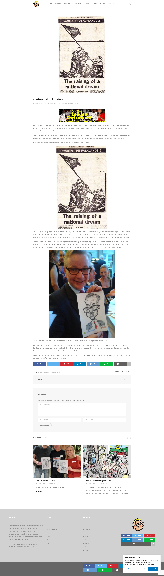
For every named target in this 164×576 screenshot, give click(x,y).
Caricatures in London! (45, 481)
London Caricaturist (102, 128)
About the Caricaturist (67, 103)
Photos (86, 536)
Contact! (49, 543)
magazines (45, 372)
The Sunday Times (82, 143)
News (48, 536)
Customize (131, 569)
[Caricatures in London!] (57, 461)
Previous (40, 379)
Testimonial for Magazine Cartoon (100, 481)
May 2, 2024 (52, 483)
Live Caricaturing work (61, 242)
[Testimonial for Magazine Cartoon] (107, 461)
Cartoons (87, 526)
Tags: (35, 372)
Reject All (142, 569)
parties (58, 372)
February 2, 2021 (104, 483)
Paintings (87, 550)
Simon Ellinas (39, 103)
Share (117, 372)
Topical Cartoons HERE (121, 237)
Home (48, 526)
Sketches (87, 543)
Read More (39, 491)
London (39, 372)
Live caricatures (88, 540)
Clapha (47, 125)
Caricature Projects (51, 540)
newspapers (52, 372)
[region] (142, 564)
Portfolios (49, 533)
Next (125, 379)
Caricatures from (89, 533)
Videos (86, 547)
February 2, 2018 (51, 103)
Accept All (153, 569)
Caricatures (87, 529)
